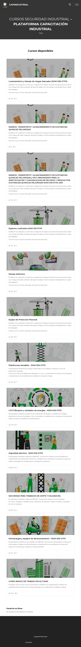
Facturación (28, 642)
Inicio (41, 33)
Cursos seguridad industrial (39, 19)
